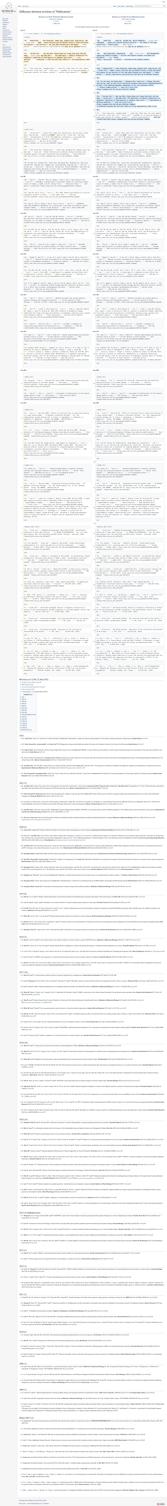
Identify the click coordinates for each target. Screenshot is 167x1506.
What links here (7, 47)
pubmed (59, 796)
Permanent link (7, 54)
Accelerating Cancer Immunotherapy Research (69, 840)
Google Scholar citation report (31, 682)
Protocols (5, 35)
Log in (163, 2)
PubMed (68, 760)
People (4, 26)
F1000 (136, 869)
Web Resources (7, 34)
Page (19, 6)
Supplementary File (56, 848)
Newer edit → (128, 23)
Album (4, 28)
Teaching (5, 41)
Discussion (25, 6)
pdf (110, 1134)
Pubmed (126, 1170)
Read (114, 6)
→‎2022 (56, 21)
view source (68, 17)
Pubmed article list (27, 689)
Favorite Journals (7, 32)
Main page (5, 18)
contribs (59, 19)
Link (106, 1134)
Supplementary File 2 (42, 819)
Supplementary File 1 (28, 819)
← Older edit (56, 23)
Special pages (6, 51)
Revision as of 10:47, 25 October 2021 (51, 17)
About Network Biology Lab (34, 1503)
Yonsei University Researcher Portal (32, 687)
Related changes (7, 49)
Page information (7, 56)
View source (121, 6)
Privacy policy (22, 1503)
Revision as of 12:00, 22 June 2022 (123, 17)
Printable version (7, 53)
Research (5, 20)
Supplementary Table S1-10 (75, 768)
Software (5, 24)
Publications (6, 22)
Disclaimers (46, 1503)
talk (55, 19)
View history (129, 6)
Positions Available (8, 39)
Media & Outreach (7, 37)
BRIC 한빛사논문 (27, 684)
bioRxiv (144, 738)
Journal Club (6, 30)
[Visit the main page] (8, 8)
